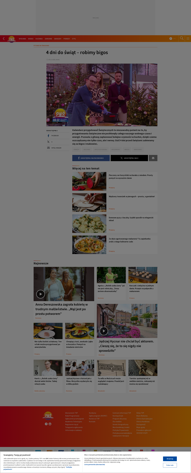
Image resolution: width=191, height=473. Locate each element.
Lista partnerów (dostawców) (94, 464)
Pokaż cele (169, 465)
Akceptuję (170, 459)
